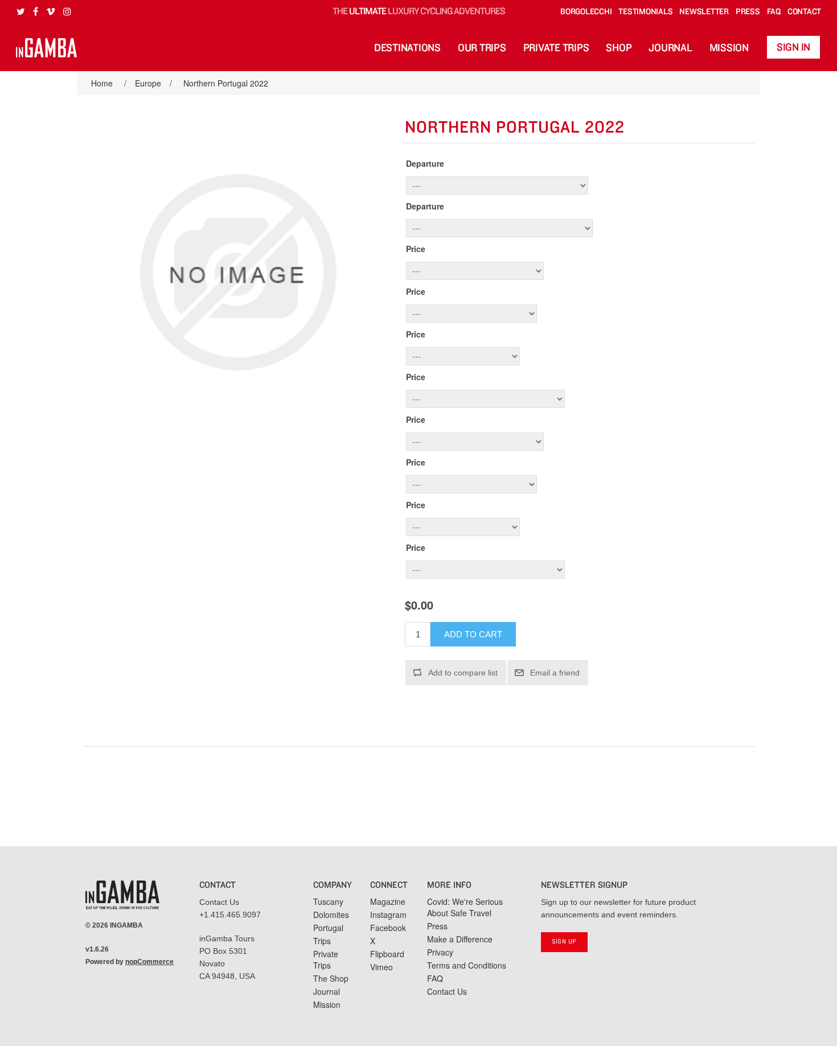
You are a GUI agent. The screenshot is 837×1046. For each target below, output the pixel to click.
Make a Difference (460, 939)
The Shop (330, 978)
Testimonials (645, 12)
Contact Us (219, 902)
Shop (618, 48)
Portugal (328, 927)
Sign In (793, 47)
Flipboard (387, 953)
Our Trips (482, 48)
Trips (322, 940)
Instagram (388, 914)
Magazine (387, 901)
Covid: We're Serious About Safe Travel (465, 907)
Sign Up (564, 941)
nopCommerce (149, 962)
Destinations (407, 48)
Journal (670, 48)
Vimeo (381, 967)
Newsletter (704, 12)
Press (748, 12)
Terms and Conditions (466, 965)
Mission (729, 48)
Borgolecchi (586, 12)
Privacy (440, 952)
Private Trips (556, 48)
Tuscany (328, 901)
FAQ (774, 12)
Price (415, 248)
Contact (804, 12)
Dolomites (331, 914)
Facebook (388, 927)
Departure (425, 163)
